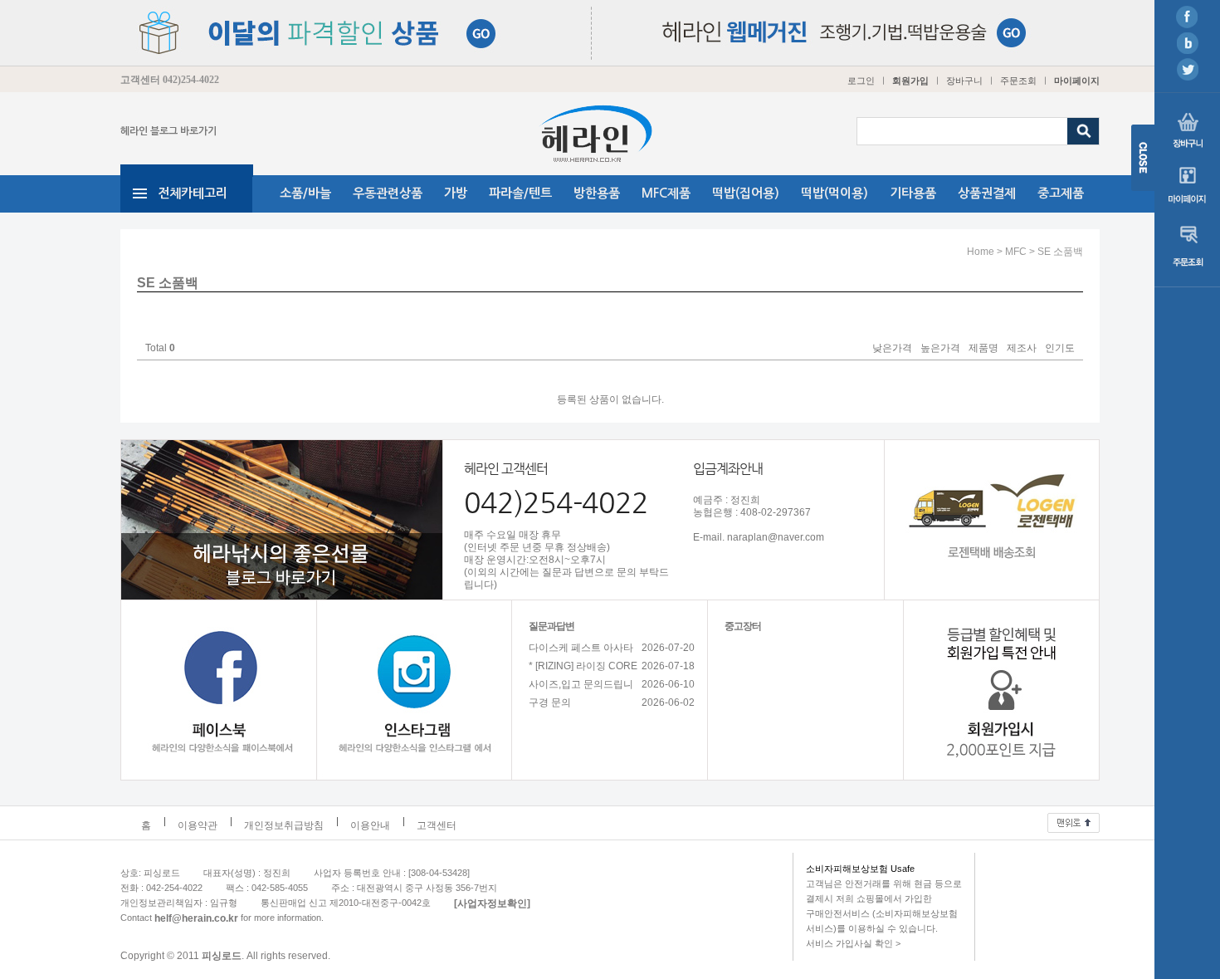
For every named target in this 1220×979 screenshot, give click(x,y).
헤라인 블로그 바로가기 (168, 131)
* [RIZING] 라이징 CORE (583, 666)
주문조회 (1018, 81)
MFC (1016, 251)
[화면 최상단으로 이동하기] (1073, 819)
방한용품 (596, 193)
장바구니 (964, 81)
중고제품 (1060, 193)
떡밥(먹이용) (834, 193)
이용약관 (197, 825)
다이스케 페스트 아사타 (581, 647)
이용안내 (370, 825)
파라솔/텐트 (520, 193)
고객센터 (436, 825)
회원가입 (910, 81)
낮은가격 (892, 349)
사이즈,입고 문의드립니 (581, 684)
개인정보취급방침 (284, 825)
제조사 (1022, 349)
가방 (455, 193)
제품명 (983, 349)
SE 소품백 (1060, 251)
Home (980, 251)
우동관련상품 (387, 193)
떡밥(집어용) (745, 193)
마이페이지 (1077, 81)
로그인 (861, 81)
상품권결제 (987, 193)
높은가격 (940, 349)
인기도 (1060, 349)
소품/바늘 (305, 193)
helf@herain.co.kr (196, 917)
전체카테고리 (192, 193)
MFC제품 (666, 193)
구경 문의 (550, 702)
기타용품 (913, 193)
